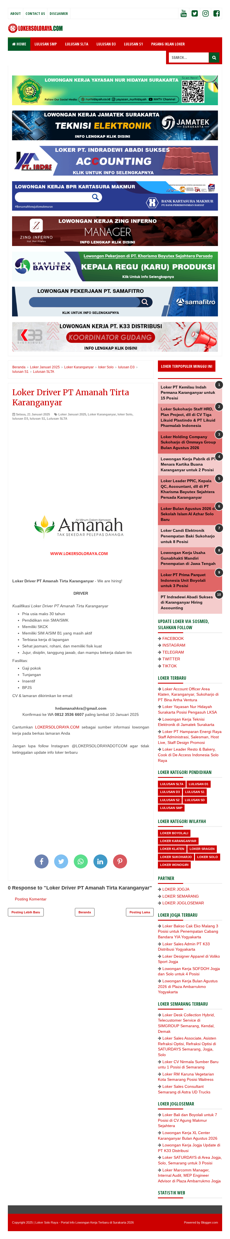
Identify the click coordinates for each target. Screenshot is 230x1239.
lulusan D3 (20, 418)
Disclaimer (59, 13)
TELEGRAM (173, 652)
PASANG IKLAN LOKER (168, 44)
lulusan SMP (171, 808)
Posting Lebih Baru (26, 912)
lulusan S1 (37, 418)
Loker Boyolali (174, 833)
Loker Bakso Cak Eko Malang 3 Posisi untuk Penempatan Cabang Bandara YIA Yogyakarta (188, 931)
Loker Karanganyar (102, 414)
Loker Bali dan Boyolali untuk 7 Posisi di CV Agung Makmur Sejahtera (187, 1120)
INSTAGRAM (173, 645)
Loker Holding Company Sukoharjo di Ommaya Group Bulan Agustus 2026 (188, 442)
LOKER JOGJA (175, 889)
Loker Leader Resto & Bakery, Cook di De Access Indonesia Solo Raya (188, 754)
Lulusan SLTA (57, 418)
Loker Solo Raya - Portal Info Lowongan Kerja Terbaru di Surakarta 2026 (84, 1222)
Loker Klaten (172, 848)
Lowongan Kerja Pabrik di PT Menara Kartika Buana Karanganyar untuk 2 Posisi (188, 464)
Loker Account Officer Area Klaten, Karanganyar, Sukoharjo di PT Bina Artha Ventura (188, 694)
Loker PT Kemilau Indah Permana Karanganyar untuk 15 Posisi (188, 392)
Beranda (85, 912)
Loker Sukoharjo (176, 857)
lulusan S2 (170, 800)
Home (21, 44)
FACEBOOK (173, 638)
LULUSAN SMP (45, 44)
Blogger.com (209, 1222)
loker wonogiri (174, 864)
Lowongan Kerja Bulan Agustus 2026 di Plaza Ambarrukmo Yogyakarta (188, 986)
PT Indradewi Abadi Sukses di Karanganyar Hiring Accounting (187, 602)
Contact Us (35, 13)
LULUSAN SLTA (76, 44)
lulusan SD (195, 800)
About (15, 13)
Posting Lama (140, 912)
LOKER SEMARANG (180, 896)
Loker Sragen (202, 848)
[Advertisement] (80, 463)
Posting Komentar (31, 899)
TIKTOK (169, 666)
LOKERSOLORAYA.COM (57, 727)
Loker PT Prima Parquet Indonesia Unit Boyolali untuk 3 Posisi (183, 580)
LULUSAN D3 (106, 44)
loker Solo (125, 414)
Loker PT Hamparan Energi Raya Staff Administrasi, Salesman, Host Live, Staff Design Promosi (190, 737)
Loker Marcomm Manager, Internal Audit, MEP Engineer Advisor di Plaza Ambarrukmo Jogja (189, 1175)
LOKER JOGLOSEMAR (183, 903)
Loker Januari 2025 (72, 414)
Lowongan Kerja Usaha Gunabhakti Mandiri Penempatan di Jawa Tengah (188, 558)
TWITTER (171, 659)
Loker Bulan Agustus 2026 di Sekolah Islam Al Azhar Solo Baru (188, 514)
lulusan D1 (198, 784)
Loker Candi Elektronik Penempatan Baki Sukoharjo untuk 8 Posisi (188, 536)
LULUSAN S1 (133, 44)
